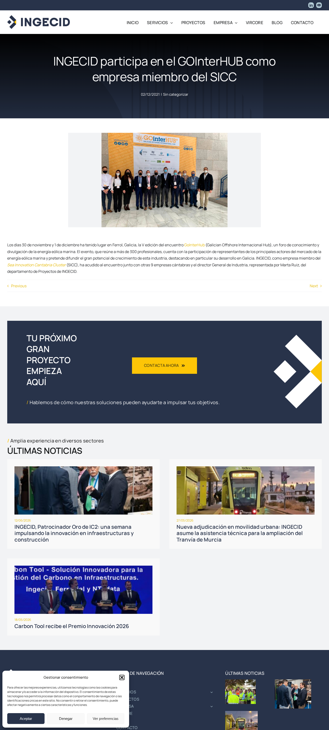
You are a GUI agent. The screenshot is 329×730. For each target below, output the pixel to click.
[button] (121, 677)
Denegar (65, 719)
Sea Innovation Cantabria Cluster (36, 265)
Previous (18, 285)
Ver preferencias (105, 719)
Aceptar (26, 719)
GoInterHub (194, 245)
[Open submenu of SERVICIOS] (210, 692)
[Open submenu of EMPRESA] (210, 706)
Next (314, 285)
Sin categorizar (175, 94)
